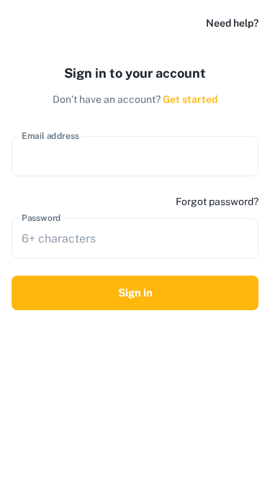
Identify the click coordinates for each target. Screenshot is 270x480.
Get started (190, 99)
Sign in (135, 292)
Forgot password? (217, 201)
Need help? (232, 23)
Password (41, 218)
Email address (50, 136)
